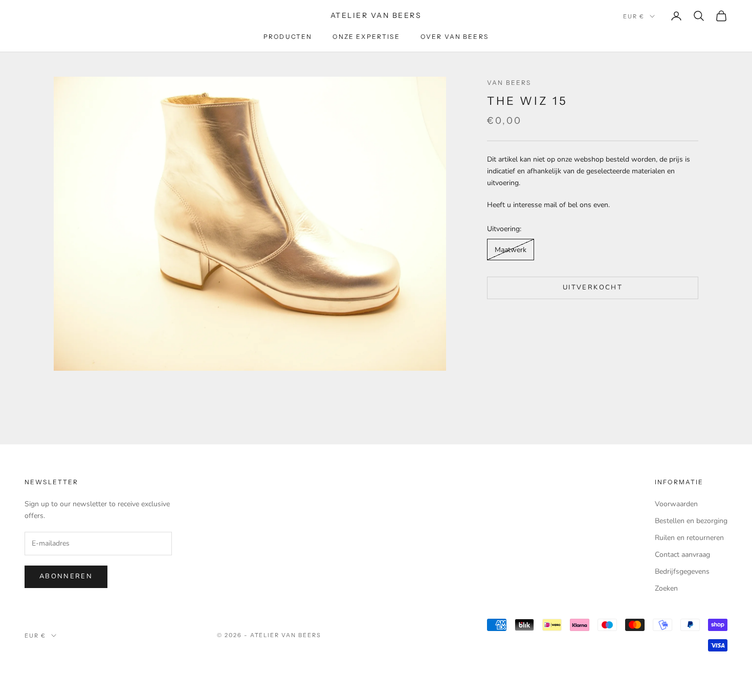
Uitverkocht (593, 287)
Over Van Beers (455, 36)
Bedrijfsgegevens (682, 571)
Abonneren (66, 576)
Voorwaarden (676, 504)
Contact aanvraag (682, 554)
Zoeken (666, 588)
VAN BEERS (509, 82)
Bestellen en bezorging (691, 521)
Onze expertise (366, 36)
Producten (287, 36)
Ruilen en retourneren (689, 538)
